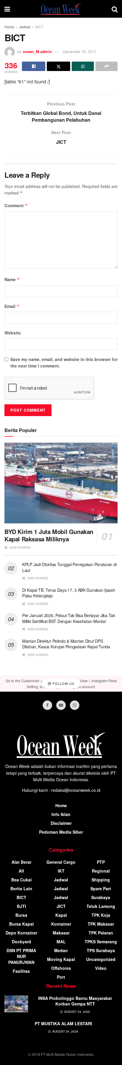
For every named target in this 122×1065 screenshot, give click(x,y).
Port (61, 977)
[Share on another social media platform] (106, 66)
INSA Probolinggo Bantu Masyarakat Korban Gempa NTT (75, 1001)
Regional (101, 871)
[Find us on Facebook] (47, 705)
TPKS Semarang (101, 941)
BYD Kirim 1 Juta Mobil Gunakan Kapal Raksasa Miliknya (48, 535)
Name (12, 279)
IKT (61, 871)
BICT (39, 26)
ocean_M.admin (37, 51)
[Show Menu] (7, 9)
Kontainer (61, 924)
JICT (61, 906)
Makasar (61, 933)
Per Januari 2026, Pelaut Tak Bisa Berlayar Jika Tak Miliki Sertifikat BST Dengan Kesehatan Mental (68, 618)
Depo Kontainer (21, 933)
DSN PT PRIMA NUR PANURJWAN (21, 956)
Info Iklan (61, 814)
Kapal (61, 915)
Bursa (21, 915)
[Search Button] (115, 9)
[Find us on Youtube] (61, 705)
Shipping (101, 880)
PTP (101, 862)
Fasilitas (21, 971)
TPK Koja (101, 915)
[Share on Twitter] (58, 66)
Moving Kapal (61, 959)
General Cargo (61, 862)
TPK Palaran (101, 933)
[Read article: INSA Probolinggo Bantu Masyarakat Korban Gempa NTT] (16, 1003)
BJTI (21, 906)
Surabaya (100, 897)
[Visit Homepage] (61, 9)
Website (12, 333)
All (21, 871)
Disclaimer (61, 823)
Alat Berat (21, 862)
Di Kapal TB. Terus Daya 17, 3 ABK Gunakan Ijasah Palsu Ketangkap (68, 593)
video (101, 968)
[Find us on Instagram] (74, 705)
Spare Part (100, 888)
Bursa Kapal (21, 924)
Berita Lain (21, 888)
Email (12, 306)
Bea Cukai (21, 880)
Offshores (61, 968)
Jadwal (24, 26)
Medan (61, 950)
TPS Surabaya (101, 950)
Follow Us (62, 683)
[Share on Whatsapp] (83, 66)
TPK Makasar (101, 924)
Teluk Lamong (100, 906)
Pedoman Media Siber (61, 832)
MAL (61, 941)
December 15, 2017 (79, 51)
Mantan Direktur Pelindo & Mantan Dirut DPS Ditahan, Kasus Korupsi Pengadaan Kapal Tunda (66, 644)
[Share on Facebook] (33, 66)
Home (9, 26)
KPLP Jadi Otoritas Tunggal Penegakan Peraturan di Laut (69, 567)
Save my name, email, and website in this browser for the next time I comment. (64, 362)
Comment (16, 205)
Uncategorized (100, 959)
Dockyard (21, 941)
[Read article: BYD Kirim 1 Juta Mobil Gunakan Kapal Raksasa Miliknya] (61, 483)
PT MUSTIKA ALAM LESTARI (63, 1023)
